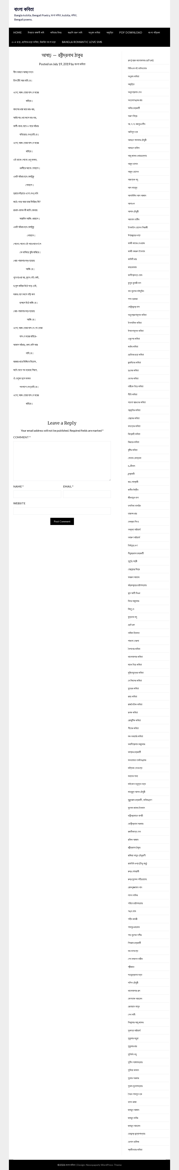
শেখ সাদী (131, 1014)
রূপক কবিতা (133, 712)
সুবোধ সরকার (133, 1078)
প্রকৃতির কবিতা (134, 410)
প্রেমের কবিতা (133, 418)
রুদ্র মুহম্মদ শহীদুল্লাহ (137, 879)
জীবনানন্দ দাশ (133, 497)
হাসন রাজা (132, 1101)
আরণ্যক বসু (133, 179)
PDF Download (130, 32)
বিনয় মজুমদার (133, 600)
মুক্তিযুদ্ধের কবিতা (136, 672)
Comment (22, 437)
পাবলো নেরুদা (133, 640)
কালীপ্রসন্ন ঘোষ (135, 275)
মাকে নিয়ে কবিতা (135, 664)
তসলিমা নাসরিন (134, 505)
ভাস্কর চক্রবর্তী (134, 751)
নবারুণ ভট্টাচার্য (134, 537)
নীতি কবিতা (132, 394)
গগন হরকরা (133, 298)
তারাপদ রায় (132, 513)
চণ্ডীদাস (131, 465)
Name (18, 486)
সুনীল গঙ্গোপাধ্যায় (135, 1062)
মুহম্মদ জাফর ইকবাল (136, 807)
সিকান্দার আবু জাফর (136, 1022)
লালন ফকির (133, 895)
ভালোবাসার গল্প (134, 990)
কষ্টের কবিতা (133, 346)
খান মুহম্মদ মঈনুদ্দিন (136, 290)
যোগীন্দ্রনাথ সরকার (135, 823)
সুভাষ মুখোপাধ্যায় (135, 1085)
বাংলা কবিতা (24, 9)
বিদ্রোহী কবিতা (134, 433)
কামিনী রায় (132, 259)
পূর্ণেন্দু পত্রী (132, 561)
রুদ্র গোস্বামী (133, 871)
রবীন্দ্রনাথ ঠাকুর (134, 847)
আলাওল (131, 203)
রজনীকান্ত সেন (134, 831)
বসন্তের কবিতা (134, 426)
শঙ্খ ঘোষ (132, 911)
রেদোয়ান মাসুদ (134, 1006)
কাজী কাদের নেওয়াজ (136, 243)
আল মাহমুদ (132, 187)
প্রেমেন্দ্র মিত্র (134, 569)
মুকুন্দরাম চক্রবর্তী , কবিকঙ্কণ (140, 799)
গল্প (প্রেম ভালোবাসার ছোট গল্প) (140, 60)
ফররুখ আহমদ (133, 577)
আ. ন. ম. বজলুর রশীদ (136, 123)
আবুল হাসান (133, 163)
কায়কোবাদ (132, 267)
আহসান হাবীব (133, 219)
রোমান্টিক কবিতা (134, 720)
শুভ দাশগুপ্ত (133, 950)
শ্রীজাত (131, 966)
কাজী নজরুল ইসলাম (136, 251)
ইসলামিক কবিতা (135, 322)
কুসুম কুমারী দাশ (134, 282)
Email (68, 486)
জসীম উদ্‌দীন (133, 489)
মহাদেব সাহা (133, 775)
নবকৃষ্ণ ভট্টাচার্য (134, 529)
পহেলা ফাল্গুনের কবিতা (137, 402)
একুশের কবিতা (134, 338)
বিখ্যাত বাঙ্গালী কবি (36, 32)
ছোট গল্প (131, 624)
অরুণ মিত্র (132, 115)
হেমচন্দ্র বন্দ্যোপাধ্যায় (136, 1133)
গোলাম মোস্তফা (134, 457)
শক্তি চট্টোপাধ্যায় (135, 903)
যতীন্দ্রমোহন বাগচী (135, 815)
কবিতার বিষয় (56, 32)
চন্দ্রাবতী (131, 473)
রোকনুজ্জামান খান (135, 887)
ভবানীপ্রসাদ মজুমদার (136, 744)
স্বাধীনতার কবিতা (135, 1149)
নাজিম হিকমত (133, 632)
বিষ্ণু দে (131, 608)
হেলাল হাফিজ (133, 1141)
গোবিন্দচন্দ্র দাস (134, 306)
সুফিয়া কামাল (133, 1070)
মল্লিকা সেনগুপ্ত (135, 767)
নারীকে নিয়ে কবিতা (135, 386)
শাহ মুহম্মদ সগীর (135, 934)
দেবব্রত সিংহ (133, 521)
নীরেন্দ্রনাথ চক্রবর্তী (136, 553)
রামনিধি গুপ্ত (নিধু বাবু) (137, 863)
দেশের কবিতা (133, 378)
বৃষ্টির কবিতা (132, 449)
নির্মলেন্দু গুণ (133, 545)
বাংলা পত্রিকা (154, 32)
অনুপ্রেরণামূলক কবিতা (137, 314)
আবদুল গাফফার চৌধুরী (137, 139)
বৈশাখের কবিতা (134, 648)
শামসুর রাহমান (134, 927)
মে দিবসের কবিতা (135, 680)
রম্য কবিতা (132, 696)
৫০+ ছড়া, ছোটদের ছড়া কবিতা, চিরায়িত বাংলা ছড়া (34, 41)
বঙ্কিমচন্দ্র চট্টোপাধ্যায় (137, 585)
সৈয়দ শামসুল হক (135, 1094)
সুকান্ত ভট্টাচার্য (134, 1030)
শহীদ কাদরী (132, 918)
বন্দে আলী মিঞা (134, 593)
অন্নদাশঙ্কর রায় (135, 100)
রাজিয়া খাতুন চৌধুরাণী (137, 855)
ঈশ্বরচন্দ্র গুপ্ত (134, 235)
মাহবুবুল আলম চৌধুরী (136, 791)
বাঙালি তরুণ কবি (75, 32)
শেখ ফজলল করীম (135, 958)
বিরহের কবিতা (133, 442)
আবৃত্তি (109, 32)
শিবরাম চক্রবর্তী (134, 942)
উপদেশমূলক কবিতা (136, 330)
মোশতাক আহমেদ (135, 998)
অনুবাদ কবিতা (94, 32)
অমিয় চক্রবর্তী (134, 108)
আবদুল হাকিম (133, 147)
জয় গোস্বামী (133, 481)
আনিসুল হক (133, 131)
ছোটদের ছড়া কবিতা (136, 354)
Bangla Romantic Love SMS (82, 41)
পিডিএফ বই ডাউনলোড (137, 68)
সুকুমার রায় (132, 1046)
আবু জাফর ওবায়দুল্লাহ (137, 155)
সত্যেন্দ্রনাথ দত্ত (135, 974)
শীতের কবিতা (133, 728)
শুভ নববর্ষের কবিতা (135, 736)
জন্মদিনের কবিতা (134, 362)
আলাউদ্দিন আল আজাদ (137, 195)
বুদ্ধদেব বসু (132, 616)
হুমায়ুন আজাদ (133, 1109)
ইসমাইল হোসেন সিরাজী (138, 227)
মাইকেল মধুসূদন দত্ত (137, 783)
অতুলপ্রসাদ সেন (135, 92)
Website (19, 503)
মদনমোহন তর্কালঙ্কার (137, 760)
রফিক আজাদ (133, 839)
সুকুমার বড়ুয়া (133, 1038)
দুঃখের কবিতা (133, 370)
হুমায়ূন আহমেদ (134, 1125)
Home (17, 32)
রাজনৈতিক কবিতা (135, 704)
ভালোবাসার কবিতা (135, 656)
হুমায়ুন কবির (133, 1117)
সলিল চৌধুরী (133, 982)
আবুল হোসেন (133, 171)
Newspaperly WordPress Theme (104, 1164)
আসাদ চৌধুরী (133, 211)
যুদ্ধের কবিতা (133, 688)
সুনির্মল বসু (132, 1054)
